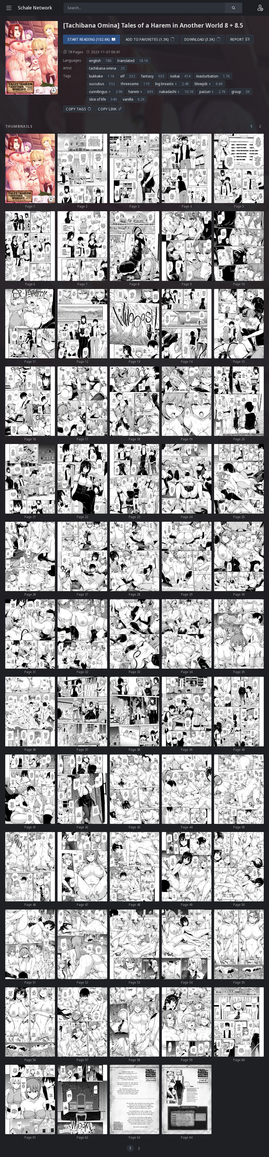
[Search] (233, 8)
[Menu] (9, 8)
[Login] (260, 8)
